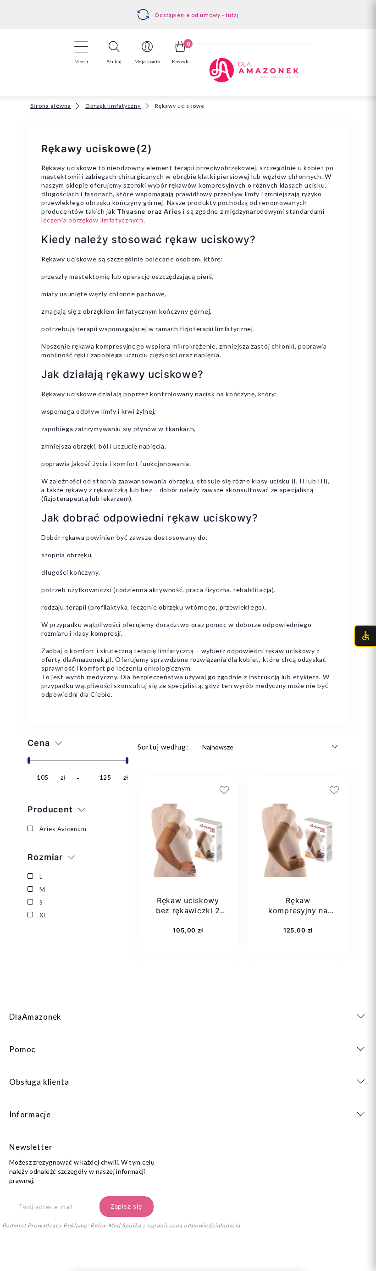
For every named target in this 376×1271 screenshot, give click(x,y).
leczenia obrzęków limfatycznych (92, 220)
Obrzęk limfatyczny (113, 105)
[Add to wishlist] (178, 789)
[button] (114, 52)
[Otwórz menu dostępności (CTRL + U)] (365, 636)
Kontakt (191, 9)
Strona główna (50, 105)
